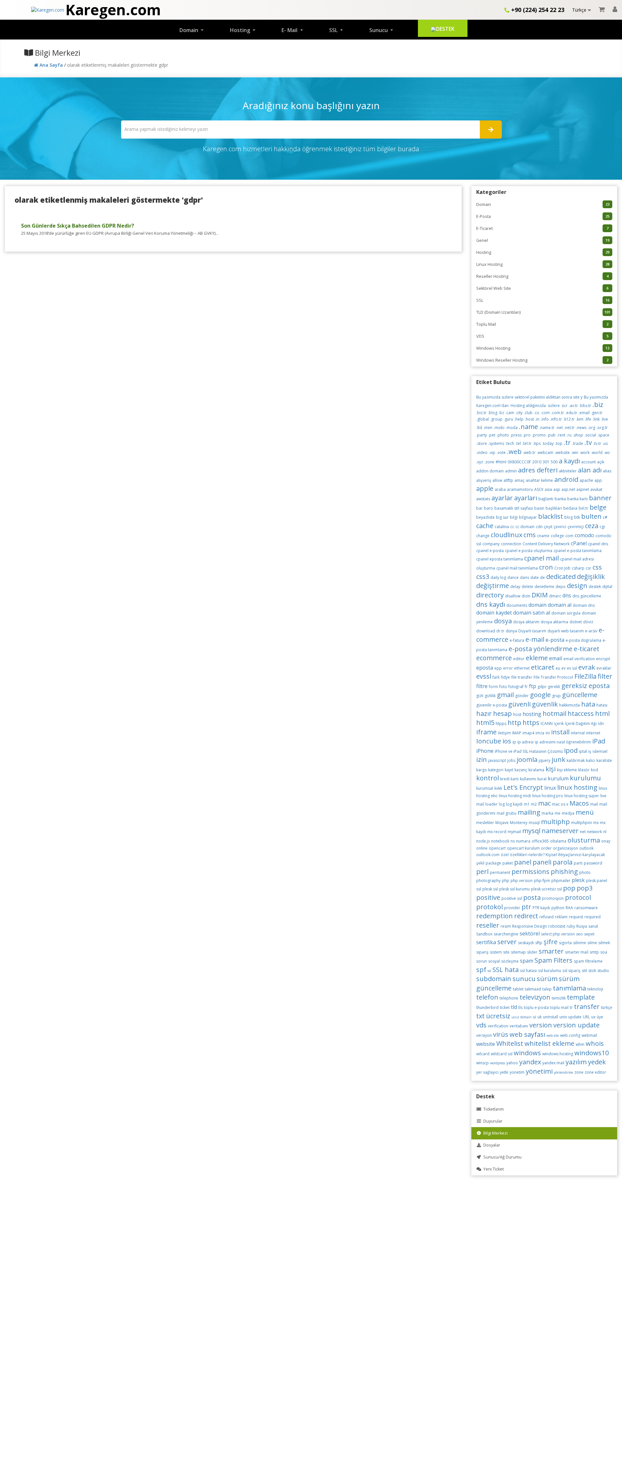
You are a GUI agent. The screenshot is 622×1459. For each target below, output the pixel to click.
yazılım (576, 1061)
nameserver (560, 830)
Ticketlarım (492, 1109)
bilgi (514, 517)
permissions (530, 871)
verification (498, 1026)
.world (597, 452)
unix (563, 1017)
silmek (604, 942)
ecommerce (494, 657)
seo (579, 934)
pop (569, 888)
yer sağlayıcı (487, 1072)
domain (537, 604)
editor (518, 659)
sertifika (486, 942)
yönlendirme (563, 1072)
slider (532, 952)
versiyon (484, 1035)
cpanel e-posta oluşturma (528, 550)
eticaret (542, 667)
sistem (496, 952)
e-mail (534, 639)
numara (523, 841)
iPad (598, 741)
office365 (540, 841)
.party (481, 435)
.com (545, 412)
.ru (569, 435)
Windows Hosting (542, 348)
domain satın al (531, 612)
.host (529, 419)
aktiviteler (568, 471)
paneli (542, 862)
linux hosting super (581, 795)
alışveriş (483, 480)
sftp (538, 942)
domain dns (584, 605)
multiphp (555, 821)
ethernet (522, 668)
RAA (569, 907)
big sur (502, 517)
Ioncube (488, 741)
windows (527, 1052)
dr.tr (500, 631)
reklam (561, 917)
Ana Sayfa (51, 65)
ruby (571, 926)
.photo (503, 435)
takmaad (533, 989)
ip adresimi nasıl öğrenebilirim (563, 742)
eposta (484, 667)
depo (561, 586)
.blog (492, 412)
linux (550, 787)
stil (584, 970)
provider (512, 907)
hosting (532, 714)
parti (578, 863)
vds (481, 1025)
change (483, 535)
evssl (483, 676)
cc (512, 526)
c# (605, 517)
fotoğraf (516, 686)
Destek (445, 28)
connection (511, 544)
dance (513, 577)
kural (542, 779)
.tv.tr (597, 443)
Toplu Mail (542, 324)
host (517, 714)
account (588, 462)
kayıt (509, 770)
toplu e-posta (536, 1007)
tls (520, 1007)
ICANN (547, 723)
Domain (542, 204)
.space (603, 435)
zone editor (595, 1072)
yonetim (517, 1072)
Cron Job (562, 568)
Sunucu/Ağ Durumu (501, 1157)
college (557, 535)
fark (496, 677)
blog (568, 517)
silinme (579, 942)
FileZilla (585, 676)
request (576, 917)
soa (603, 952)
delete (527, 586)
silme (592, 942)
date (534, 577)
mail (594, 804)
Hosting (542, 252)
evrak (586, 667)
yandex (530, 1061)
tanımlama (569, 988)
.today (548, 443)
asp (556, 489)
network (594, 831)
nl (604, 831)
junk (558, 759)
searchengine (506, 934)
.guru (508, 419)
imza (540, 733)
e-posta (555, 639)
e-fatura (517, 640)
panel (522, 862)
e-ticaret (586, 648)
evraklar (603, 668)
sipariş (482, 952)
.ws (607, 452)
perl (482, 871)
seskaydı (526, 942)
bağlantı (545, 499)
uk (539, 1017)
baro (488, 508)
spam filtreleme (588, 961)
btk (577, 517)
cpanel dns (598, 544)
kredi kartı (509, 779)
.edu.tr (571, 412)
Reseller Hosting (542, 276)
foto (503, 686)
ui (534, 1017)
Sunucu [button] (379, 30)
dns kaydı (490, 604)
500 (554, 462)
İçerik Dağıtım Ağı (581, 723)
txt (480, 1016)
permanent (500, 872)
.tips (537, 443)
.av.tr (573, 405)
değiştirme (492, 585)
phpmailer (560, 880)
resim (506, 926)
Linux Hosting (542, 264)
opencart (497, 848)
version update (576, 1025)
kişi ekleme (567, 770)
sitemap (518, 952)
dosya (503, 620)
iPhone (484, 750)
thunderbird (487, 1007)
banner (600, 497)
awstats (483, 499)
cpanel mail (541, 558)
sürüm (547, 978)
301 (546, 462)
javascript (497, 760)
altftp (508, 480)
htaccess (581, 713)
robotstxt (556, 926)
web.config (570, 1035)
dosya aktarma (554, 622)
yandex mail (553, 1063)
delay (515, 586)
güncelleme (579, 694)
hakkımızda (569, 705)
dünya (511, 631)
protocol (578, 897)
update (575, 1017)
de (542, 577)
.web (514, 451)
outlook (586, 848)
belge (598, 507)
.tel (518, 443)
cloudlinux (506, 534)
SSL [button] (334, 30)
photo (585, 872)
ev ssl (572, 668)
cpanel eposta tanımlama (499, 559)
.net (559, 427)
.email (584, 412)
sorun (481, 961)
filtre (482, 686)
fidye (505, 677)
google (540, 694)
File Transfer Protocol (553, 677)
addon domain (490, 471)
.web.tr (529, 452)
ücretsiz (498, 1016)
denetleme (544, 586)
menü (585, 812)
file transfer (521, 677)
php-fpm (542, 880)
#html (501, 462)
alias (607, 471)
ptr (526, 906)
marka (547, 813)
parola (562, 862)
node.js (483, 841)
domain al (559, 604)
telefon (487, 997)
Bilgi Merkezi (494, 1133)
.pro (527, 435)
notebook (500, 841)
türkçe (606, 1007)
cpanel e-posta (490, 550)
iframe (486, 732)
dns (566, 595)
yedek (597, 1061)
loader (491, 804)
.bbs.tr (585, 405)
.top (558, 443)
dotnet (576, 622)
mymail (514, 831)
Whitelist (509, 1043)
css (597, 567)
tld (514, 1007)
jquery (544, 760)
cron (546, 567)
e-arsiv (591, 631)
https (531, 722)
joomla (527, 759)
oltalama (558, 841)
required (592, 917)
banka (560, 499)
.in (537, 419)
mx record (496, 831)
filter (605, 676)
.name (528, 426)
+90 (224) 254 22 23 (537, 10)
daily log (498, 577)
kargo (481, 770)
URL (586, 1017)
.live (604, 419)
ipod (571, 750)
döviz (588, 622)
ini (548, 733)
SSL (542, 300)
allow (497, 480)
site (506, 952)
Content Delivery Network (546, 544)
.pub (551, 435)
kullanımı (528, 779)
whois (595, 1043)
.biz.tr (481, 412)
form (493, 686)
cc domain (525, 526)
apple (484, 488)
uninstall (550, 1017)
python (557, 907)
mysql (531, 830)
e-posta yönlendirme (540, 648)
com (569, 535)
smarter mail (576, 952)
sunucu (524, 978)
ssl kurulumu (549, 970)
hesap (502, 713)
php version (522, 880)
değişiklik (591, 576)
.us (605, 443)
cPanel (579, 543)
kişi (551, 768)
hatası (601, 705)
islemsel (600, 751)
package (493, 863)
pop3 (585, 888)
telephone (509, 998)
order (546, 848)
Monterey (518, 822)
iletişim (504, 733)
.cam (509, 412)
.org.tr (602, 427)
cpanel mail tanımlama (517, 568)
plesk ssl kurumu (514, 889)
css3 (482, 576)
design (577, 585)
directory (490, 595)
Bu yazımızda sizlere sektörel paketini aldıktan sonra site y (529, 397)
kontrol (487, 778)
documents (516, 605)
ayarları (525, 497)
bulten (591, 516)
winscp (482, 1063)
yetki (504, 1072)
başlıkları (554, 508)
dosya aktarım (526, 622)
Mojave (502, 822)
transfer (587, 1006)
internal (578, 733)
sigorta (565, 942)
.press (516, 435)
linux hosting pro (547, 795)
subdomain (493, 978)
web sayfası (527, 1034)
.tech (509, 443)
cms (530, 534)
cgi (602, 526)
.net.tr (569, 427)
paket (507, 863)
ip (514, 742)
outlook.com (488, 854)
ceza (591, 525)
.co (536, 412)
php (505, 880)
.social (590, 435)
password (593, 863)
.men (487, 427)
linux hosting (577, 787)
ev (563, 668)
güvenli (519, 704)
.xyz (479, 462)
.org (591, 427)
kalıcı (590, 760)
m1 (527, 804)
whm (580, 1044)
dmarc (555, 596)
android (566, 479)
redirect (526, 915)
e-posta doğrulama (583, 640)
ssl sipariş (571, 970)
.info (545, 419)
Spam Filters (553, 960)
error (508, 668)
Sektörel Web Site (542, 288)
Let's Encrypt (523, 787)
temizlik (559, 998)
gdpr (542, 686)
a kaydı (569, 461)
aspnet (582, 489)
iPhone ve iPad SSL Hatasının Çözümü (529, 751)
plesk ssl (490, 889)
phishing (564, 871)
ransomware (586, 907)
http (514, 722)
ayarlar (502, 497)
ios (506, 741)
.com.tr (557, 412)
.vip (492, 452)
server (507, 941)
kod (594, 770)
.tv (588, 442)
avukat (596, 489)
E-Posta (542, 216)
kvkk (498, 788)
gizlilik (490, 695)
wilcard (483, 1054)
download (485, 631)
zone (578, 1072)
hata (588, 704)
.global (482, 419)
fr (526, 686)
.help (519, 419)
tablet (518, 989)
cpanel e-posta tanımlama (578, 550)
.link (596, 419)
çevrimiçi (576, 526)
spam (526, 960)
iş (589, 751)
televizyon (535, 997)
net (583, 831)
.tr (567, 442)
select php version (558, 934)
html (602, 713)
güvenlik (545, 704)
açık (600, 462)
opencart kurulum (523, 848)
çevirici (560, 526)
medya (568, 813)
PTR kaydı (541, 907)
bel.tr (583, 508)
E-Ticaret (542, 228)
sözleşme (510, 961)
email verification (579, 659)
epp (498, 668)
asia (548, 489)
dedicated (561, 576)
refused (546, 917)
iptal (583, 751)
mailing (529, 812)
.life (588, 419)
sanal (593, 926)
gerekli (554, 686)
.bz (501, 412)
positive (488, 897)
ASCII (538, 489)
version (540, 1025)
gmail (505, 694)
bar (479, 508)
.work (585, 452)
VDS (542, 336)
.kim (579, 419)
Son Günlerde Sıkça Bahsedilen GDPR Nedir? (77, 225)
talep (547, 989)
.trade (577, 443)
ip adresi (525, 742)
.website (562, 452)
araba (500, 489)
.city (519, 412)
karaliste (604, 760)
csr (588, 568)
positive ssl (511, 898)
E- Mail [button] (290, 30)
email (555, 658)
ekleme (537, 657)
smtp (594, 952)
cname (543, 535)
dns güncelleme (586, 596)
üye (600, 1017)
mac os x (560, 804)
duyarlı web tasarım (565, 631)
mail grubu (506, 813)
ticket (505, 1007)
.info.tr (556, 419)
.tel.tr (527, 443)
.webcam (545, 452)
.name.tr (547, 427)
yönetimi (539, 1071)
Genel (542, 240)
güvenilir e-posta (491, 705)
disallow (512, 596)
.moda (512, 427)
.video (482, 452)
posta (532, 897)
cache (484, 525)
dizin (526, 596)
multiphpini (581, 822)
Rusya (581, 926)
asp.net (568, 489)
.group (496, 419)
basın (539, 508)
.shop (578, 435)
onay (605, 841)
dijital (607, 586)
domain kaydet (494, 612)
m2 (534, 804)
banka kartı (577, 499)
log (502, 804)
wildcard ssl (502, 1054)
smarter (551, 951)
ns (513, 841)
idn (601, 723)
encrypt (603, 659)
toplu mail (559, 1007)
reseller (487, 925)
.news (581, 427)
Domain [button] (189, 30)
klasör (584, 770)
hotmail (554, 713)
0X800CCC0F (519, 462)
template (581, 997)
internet (593, 733)
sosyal (494, 961)
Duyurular (491, 1121)
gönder (522, 695)
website (485, 1043)
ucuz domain (522, 1017)
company (491, 544)
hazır (484, 713)
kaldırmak (576, 760)
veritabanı (519, 1026)
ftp (532, 686)
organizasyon (565, 848)
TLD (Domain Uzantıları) (543, 312)
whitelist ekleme (549, 1043)
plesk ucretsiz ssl (546, 889)
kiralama (536, 770)
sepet (589, 934)
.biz (598, 404)
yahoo (512, 1063)
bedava (570, 508)
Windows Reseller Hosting (542, 360)
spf (481, 969)
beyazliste (485, 517)
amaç (519, 480)
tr (571, 1007)
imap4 (528, 733)
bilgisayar (528, 517)
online (482, 848)
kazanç (520, 770)
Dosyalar (490, 1145)
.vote (501, 452)
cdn (539, 526)
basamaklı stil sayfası (513, 508)
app (598, 480)
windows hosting (557, 1054)
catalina (502, 526)
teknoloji (595, 989)
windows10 (591, 1052)
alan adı (590, 470)
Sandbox (484, 934)
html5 (485, 722)
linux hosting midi (515, 795)
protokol (489, 906)
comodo (584, 535)
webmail (589, 1035)
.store (481, 443)
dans (524, 577)
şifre (551, 941)
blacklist (550, 516)
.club (528, 412)
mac (544, 803)
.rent (561, 435)
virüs (500, 1034)
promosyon (553, 898)
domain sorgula (566, 613)
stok (592, 970)
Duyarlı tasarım (532, 631)
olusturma (584, 840)
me (557, 813)
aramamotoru (520, 489)
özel (505, 854)
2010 (536, 462)
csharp (578, 568)
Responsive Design (529, 926)
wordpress (497, 1063)
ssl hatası (528, 970)
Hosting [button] (240, 30)
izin (481, 759)
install (560, 732)
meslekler (485, 822)
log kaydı (514, 804)
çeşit (548, 526)
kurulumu (585, 778)
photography (488, 880)
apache (586, 480)
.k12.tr (569, 419)
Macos (579, 803)
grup (556, 695)
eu (558, 668)
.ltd (479, 427)
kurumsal (484, 788)
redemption (494, 915)
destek (595, 586)
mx (596, 822)
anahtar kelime (539, 480)
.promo (539, 435)
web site (553, 1035)
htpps (501, 723)
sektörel (530, 933)
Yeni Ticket (492, 1169)
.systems (496, 443)
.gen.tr (597, 412)
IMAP (516, 733)
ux (593, 1017)
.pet (491, 435)
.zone (489, 462)
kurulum (558, 778)
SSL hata (505, 969)
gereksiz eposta (585, 685)
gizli (479, 695)
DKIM (540, 595)
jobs (511, 760)
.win (574, 452)
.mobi (499, 427)
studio (603, 970)
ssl (489, 970)
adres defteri (538, 470)
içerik (559, 723)
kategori (495, 770)
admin (511, 471)
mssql (534, 822)
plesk (578, 880)
